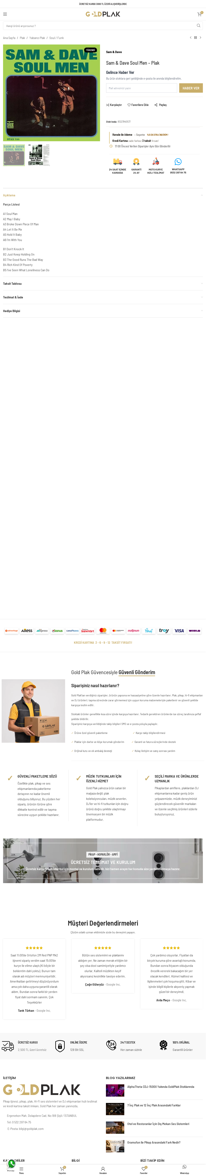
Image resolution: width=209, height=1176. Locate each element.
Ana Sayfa (9, 38)
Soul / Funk (56, 38)
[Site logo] (103, 14)
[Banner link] (103, 860)
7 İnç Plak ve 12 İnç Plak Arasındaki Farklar (154, 1105)
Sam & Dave (114, 52)
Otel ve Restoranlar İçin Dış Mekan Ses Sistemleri (158, 1124)
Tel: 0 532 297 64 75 (19, 1122)
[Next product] (200, 37)
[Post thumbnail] (115, 1090)
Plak (22, 38)
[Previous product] (190, 37)
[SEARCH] (198, 25)
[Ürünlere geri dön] (195, 37)
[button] (7, 93)
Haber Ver (191, 88)
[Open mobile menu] (5, 14)
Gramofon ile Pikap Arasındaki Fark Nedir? (153, 1142)
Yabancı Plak (37, 38)
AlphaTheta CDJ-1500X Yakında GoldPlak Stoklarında (160, 1086)
